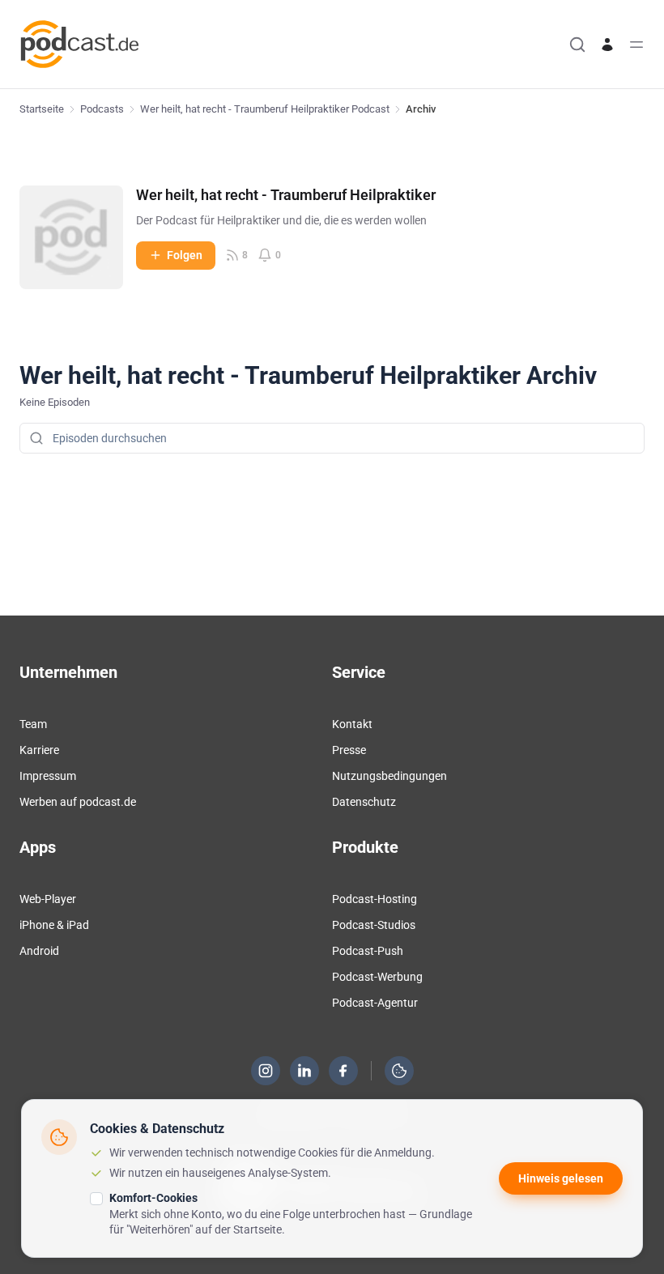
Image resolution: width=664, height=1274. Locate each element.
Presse (349, 750)
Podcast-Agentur (375, 1002)
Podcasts (102, 109)
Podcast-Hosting (374, 899)
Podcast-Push (367, 950)
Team (33, 724)
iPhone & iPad (54, 924)
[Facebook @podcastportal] (343, 1071)
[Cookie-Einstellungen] (399, 1071)
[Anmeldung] (607, 44)
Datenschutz (364, 801)
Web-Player (47, 899)
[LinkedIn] (304, 1071)
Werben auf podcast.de (77, 801)
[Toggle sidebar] (636, 44)
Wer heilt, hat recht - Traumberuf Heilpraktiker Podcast (264, 109)
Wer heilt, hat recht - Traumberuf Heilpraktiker (286, 194)
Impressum (47, 775)
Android (39, 950)
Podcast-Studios (373, 924)
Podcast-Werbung (377, 976)
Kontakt (352, 724)
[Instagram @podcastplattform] (266, 1071)
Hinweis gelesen (560, 1178)
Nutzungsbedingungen (389, 775)
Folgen (184, 255)
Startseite (41, 109)
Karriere (39, 750)
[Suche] (577, 45)
